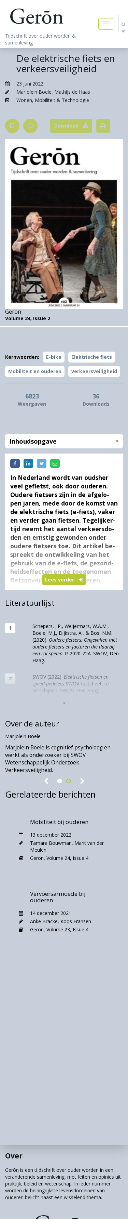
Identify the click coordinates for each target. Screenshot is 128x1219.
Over (14, 1156)
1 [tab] (59, 781)
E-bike (53, 357)
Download (66, 125)
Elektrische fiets (91, 357)
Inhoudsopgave (33, 441)
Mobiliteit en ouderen (34, 371)
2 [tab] (68, 781)
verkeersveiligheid (94, 371)
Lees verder (60, 579)
